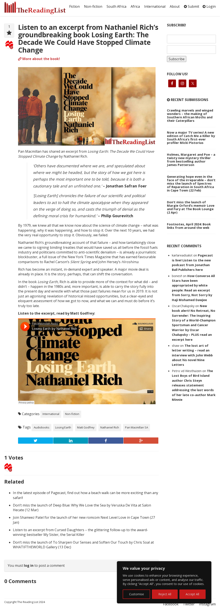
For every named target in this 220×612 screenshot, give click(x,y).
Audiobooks (41, 427)
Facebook (171, 604)
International (154, 6)
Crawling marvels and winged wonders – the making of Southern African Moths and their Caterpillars (190, 115)
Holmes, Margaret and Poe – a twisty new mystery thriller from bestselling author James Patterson (191, 159)
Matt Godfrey (86, 427)
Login (211, 6)
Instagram (207, 604)
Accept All (192, 594)
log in (29, 565)
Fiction (74, 6)
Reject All (164, 594)
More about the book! (40, 58)
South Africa (116, 6)
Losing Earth (63, 427)
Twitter (189, 604)
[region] (164, 582)
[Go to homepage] (36, 8)
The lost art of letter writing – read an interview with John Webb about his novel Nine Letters (192, 355)
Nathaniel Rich (109, 427)
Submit (193, 6)
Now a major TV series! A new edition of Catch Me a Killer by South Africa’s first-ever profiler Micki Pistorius (191, 137)
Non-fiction (93, 6)
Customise (136, 594)
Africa (135, 6)
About (175, 6)
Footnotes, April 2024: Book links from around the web (189, 226)
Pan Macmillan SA (136, 427)
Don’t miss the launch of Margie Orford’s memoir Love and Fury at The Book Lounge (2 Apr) (190, 207)
